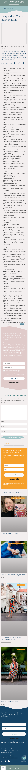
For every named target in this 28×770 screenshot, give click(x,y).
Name (3, 421)
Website (3, 431)
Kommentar (4, 404)
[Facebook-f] (5, 761)
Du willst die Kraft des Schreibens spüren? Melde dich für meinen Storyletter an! (14, 3)
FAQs (6, 767)
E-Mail (3, 426)
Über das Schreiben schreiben (11, 533)
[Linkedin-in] (9, 761)
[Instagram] (2, 761)
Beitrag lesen (6, 536)
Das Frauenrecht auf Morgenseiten (13, 575)
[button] (15, 63)
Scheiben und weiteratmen (10, 702)
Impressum (20, 767)
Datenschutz (14, 767)
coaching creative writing (10, 46)
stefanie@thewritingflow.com (9, 758)
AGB (9, 767)
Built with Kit (14, 382)
